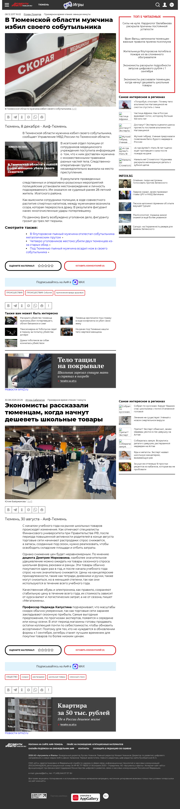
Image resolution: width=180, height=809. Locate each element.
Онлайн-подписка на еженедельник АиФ (51, 748)
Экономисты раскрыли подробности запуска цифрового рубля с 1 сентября (147, 68)
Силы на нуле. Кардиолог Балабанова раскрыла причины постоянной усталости (147, 26)
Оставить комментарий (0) (90, 266)
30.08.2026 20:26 (14, 400)
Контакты (83, 748)
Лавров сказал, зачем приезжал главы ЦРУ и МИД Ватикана (150, 193)
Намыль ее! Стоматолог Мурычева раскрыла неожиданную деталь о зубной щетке (153, 162)
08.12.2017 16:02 (13, 14)
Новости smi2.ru (16, 389)
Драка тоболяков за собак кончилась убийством (34, 341)
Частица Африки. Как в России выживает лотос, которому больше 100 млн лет (153, 116)
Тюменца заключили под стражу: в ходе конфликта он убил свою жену (94, 321)
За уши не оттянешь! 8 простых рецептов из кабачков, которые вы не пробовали (154, 466)
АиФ (74, 108)
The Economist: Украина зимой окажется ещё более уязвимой (150, 216)
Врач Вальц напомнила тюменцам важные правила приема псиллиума (147, 40)
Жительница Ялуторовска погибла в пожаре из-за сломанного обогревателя (147, 54)
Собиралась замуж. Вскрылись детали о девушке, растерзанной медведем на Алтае (152, 443)
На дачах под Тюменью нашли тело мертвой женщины (92, 330)
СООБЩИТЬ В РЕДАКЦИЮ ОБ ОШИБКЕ (112, 748)
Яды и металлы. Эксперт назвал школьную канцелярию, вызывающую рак (151, 455)
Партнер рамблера (58, 796)
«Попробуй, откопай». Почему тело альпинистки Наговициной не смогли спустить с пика (153, 104)
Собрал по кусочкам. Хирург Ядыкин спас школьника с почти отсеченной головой (154, 409)
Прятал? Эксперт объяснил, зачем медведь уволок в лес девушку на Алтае (152, 432)
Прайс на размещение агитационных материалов (95, 744)
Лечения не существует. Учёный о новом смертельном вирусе (152, 419)
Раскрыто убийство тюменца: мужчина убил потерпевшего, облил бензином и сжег (36, 321)
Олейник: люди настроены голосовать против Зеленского (150, 181)
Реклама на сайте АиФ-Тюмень (45, 744)
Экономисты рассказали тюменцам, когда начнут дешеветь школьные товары (147, 82)
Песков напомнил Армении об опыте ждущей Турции (153, 204)
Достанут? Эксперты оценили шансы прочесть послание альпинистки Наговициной (154, 127)
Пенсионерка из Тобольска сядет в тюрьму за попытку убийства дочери (38, 332)
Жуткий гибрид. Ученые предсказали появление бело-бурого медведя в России (154, 139)
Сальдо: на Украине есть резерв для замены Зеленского (153, 227)
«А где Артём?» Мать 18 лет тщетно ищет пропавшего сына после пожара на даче (153, 151)
